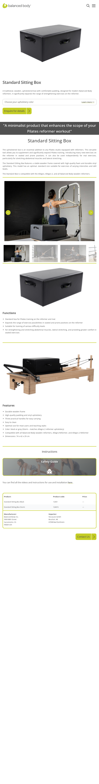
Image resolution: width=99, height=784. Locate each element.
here (70, 482)
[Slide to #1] (16, 253)
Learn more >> (88, 102)
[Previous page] (8, 212)
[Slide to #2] (73, 253)
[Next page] (90, 212)
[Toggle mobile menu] (93, 5)
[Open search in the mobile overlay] (88, 5)
